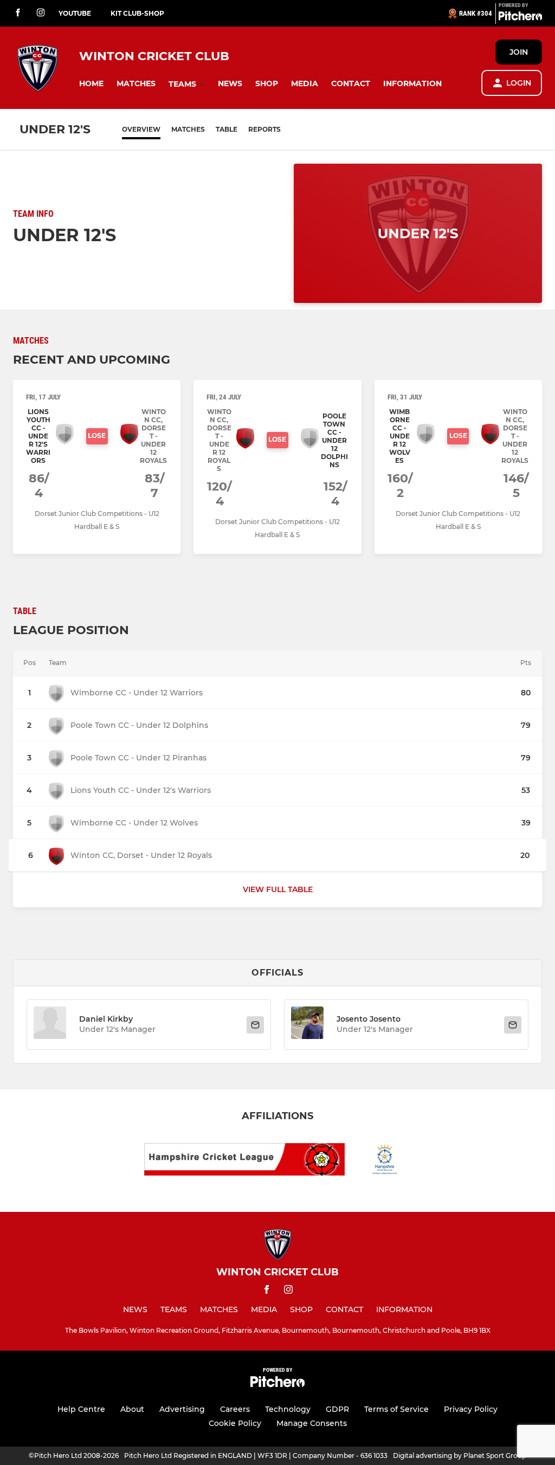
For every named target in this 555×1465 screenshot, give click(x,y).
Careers (235, 1409)
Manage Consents (311, 1423)
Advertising (182, 1409)
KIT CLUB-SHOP (137, 13)
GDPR (337, 1409)
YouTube (75, 13)
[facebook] (18, 13)
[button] (91, 83)
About (132, 1409)
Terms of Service (396, 1409)
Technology (288, 1409)
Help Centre (81, 1409)
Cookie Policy (235, 1423)
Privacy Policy (471, 1409)
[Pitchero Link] (520, 17)
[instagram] (41, 13)
